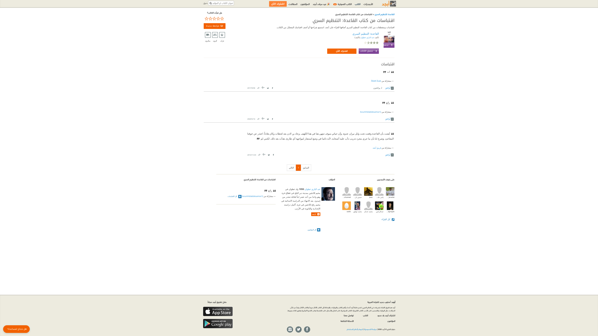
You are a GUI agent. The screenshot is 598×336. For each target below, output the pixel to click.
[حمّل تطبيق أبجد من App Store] (218, 311)
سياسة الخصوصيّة (370, 329)
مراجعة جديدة (212, 26)
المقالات (293, 4)
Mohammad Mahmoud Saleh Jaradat (390, 197)
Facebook (272, 87)
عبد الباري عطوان (367, 37)
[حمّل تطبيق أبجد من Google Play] (218, 324)
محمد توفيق (357, 211)
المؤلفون (305, 4)
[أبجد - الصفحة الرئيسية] (385, 4)
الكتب (358, 4)
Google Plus (263, 87)
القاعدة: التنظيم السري (384, 14)
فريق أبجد (377, 148)
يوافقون (377, 87)
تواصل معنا (349, 315)
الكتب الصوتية (343, 4)
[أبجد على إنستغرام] (290, 329)
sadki (349, 211)
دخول (205, 3)
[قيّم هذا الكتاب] (214, 18)
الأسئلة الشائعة (347, 321)
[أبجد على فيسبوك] (307, 329)
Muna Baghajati (390, 211)
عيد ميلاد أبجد (321, 4)
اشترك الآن (342, 51)
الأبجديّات (368, 4)
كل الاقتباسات (232, 196)
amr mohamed (346, 197)
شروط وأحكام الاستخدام (355, 329)
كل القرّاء (386, 219)
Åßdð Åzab (376, 81)
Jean (371, 197)
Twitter (267, 87)
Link (258, 87)
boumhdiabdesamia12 (370, 112)
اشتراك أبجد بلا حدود (386, 315)
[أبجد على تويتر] (298, 329)
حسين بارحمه (357, 197)
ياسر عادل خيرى (379, 197)
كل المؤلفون (311, 230)
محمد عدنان (368, 211)
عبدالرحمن (380, 211)
